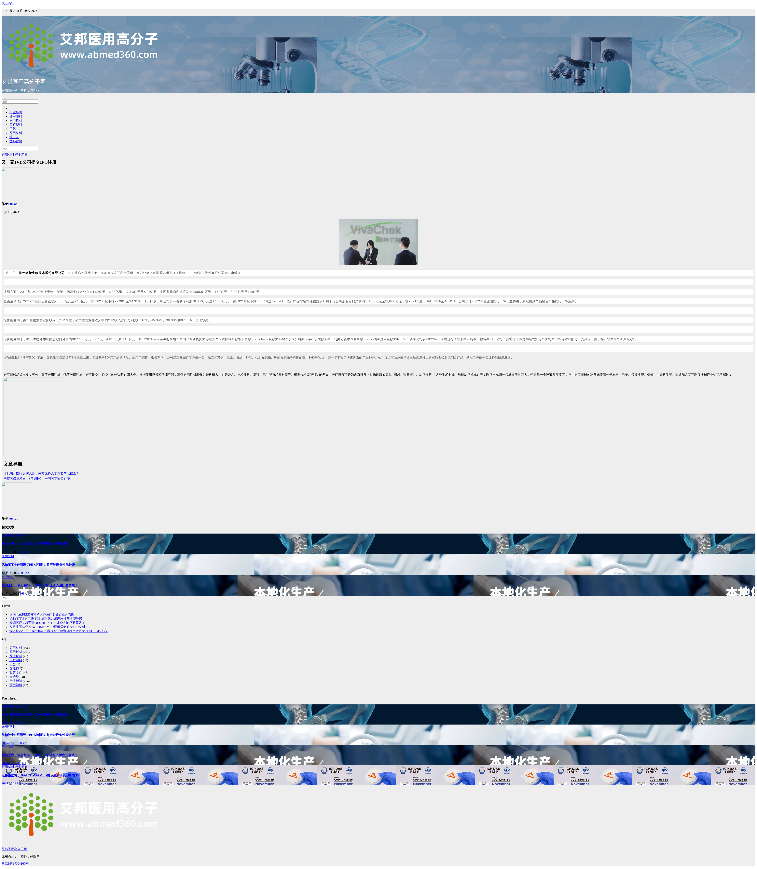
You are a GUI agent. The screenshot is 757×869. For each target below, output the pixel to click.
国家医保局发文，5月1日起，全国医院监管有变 (37, 478)
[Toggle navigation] (3, 98)
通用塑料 (15, 116)
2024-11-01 (9, 763)
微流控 (14, 668)
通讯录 (14, 137)
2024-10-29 (9, 783)
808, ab (13, 204)
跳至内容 (8, 3)
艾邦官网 (15, 141)
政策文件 (15, 672)
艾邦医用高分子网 (24, 82)
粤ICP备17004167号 (15, 863)
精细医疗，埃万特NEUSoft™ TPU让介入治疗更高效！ (40, 585)
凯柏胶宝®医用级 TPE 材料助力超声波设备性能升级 (38, 564)
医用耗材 (15, 120)
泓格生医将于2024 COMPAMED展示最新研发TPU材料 (47, 627)
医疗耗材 (15, 656)
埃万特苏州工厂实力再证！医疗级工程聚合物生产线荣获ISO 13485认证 (58, 631)
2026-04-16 (9, 722)
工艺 (12, 128)
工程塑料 (15, 124)
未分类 (14, 676)
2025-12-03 (9, 743)
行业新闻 (15, 112)
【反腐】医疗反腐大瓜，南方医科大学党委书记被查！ (41, 473)
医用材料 (15, 133)
